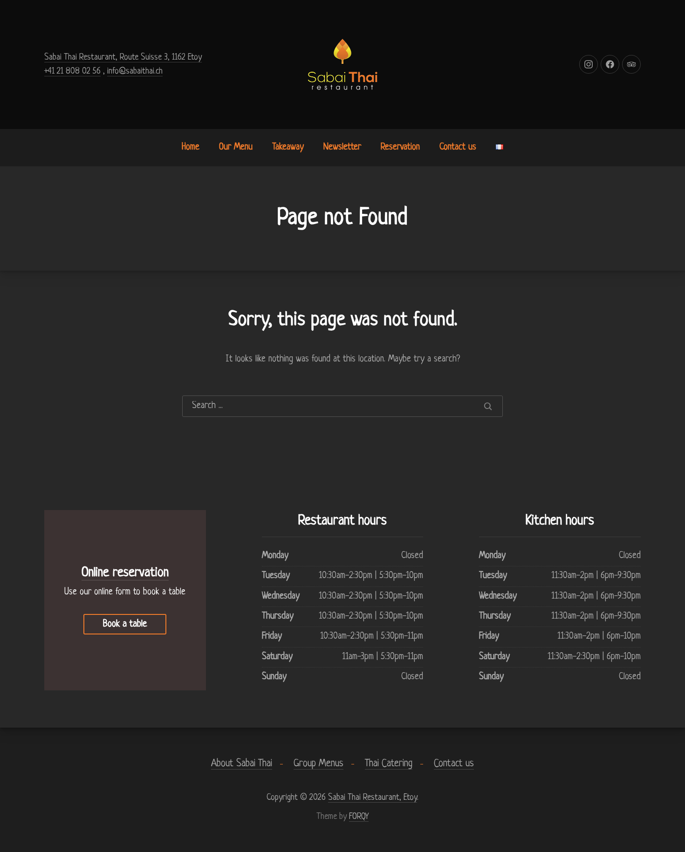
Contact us (457, 147)
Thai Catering (388, 763)
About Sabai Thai (241, 763)
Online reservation (125, 573)
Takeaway (288, 147)
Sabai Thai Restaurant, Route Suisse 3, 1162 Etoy (123, 57)
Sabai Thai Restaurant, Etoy (372, 797)
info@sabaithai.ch (135, 71)
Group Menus (318, 763)
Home (190, 147)
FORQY (359, 816)
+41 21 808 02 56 (72, 71)
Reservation (400, 147)
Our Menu (236, 147)
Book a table (125, 624)
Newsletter (342, 147)
